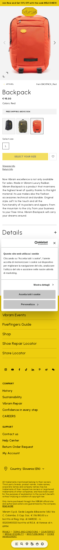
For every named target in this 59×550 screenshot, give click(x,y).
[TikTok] (26, 369)
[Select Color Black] (8, 126)
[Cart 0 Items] (37, 544)
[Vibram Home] (29, 11)
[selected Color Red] (37, 126)
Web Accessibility (14, 534)
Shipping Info (8, 166)
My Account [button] (11, 453)
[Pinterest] (39, 369)
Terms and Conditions (25, 532)
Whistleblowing (35, 534)
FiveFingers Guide (17, 324)
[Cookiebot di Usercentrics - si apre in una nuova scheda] (36, 243)
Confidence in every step (20, 410)
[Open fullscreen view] (5, 74)
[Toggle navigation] (16, 544)
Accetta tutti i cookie (29, 294)
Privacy (6, 532)
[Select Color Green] (22, 126)
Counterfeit (48, 532)
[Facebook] (19, 369)
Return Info (7, 169)
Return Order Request (17, 447)
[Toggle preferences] (42, 544)
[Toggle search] (22, 544)
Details (12, 232)
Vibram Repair (12, 403)
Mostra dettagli (42, 284)
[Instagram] (6, 369)
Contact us (10, 434)
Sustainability (12, 397)
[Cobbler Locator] (32, 544)
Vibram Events (14, 315)
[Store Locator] (27, 544)
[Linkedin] (33, 369)
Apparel (10, 84)
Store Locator (14, 353)
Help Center (10, 440)
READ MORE (7, 506)
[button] (54, 43)
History (7, 390)
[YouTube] (12, 369)
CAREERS (9, 416)
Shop (6, 334)
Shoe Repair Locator (19, 343)
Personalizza (28, 304)
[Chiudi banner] (54, 243)
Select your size (25, 156)
